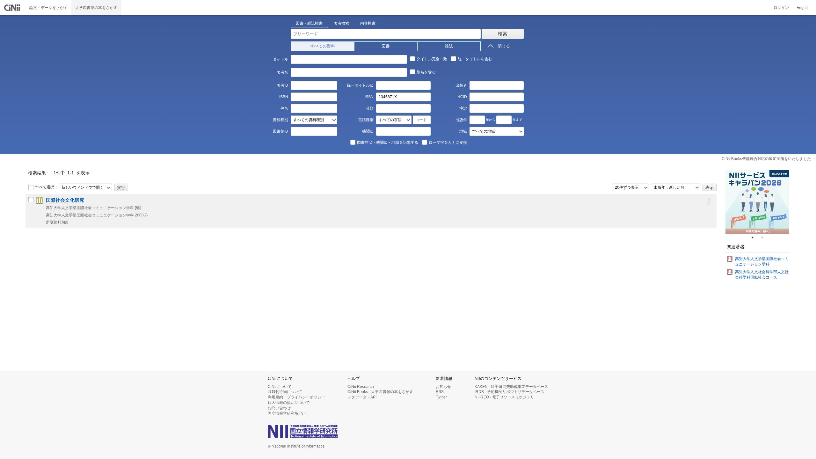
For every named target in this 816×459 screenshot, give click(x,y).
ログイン (781, 7)
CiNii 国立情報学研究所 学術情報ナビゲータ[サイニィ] (13, 7)
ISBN (283, 97)
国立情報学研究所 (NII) (287, 413)
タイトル (280, 59)
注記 (463, 108)
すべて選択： (46, 187)
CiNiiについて (280, 386)
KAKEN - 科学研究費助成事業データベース (511, 386)
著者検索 (341, 23)
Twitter (441, 397)
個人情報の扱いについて (289, 402)
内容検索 (367, 23)
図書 (386, 46)
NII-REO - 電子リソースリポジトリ (504, 397)
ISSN (369, 97)
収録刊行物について (285, 392)
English (803, 7)
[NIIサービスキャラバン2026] (757, 202)
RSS (440, 392)
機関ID (368, 131)
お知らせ (443, 386)
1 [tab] (755, 237)
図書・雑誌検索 (309, 23)
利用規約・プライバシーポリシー (296, 397)
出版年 (461, 120)
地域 (463, 131)
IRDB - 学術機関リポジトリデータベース (509, 392)
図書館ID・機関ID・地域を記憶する (387, 142)
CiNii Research (360, 386)
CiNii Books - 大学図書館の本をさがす (380, 392)
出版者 (461, 85)
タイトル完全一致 (432, 59)
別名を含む (426, 72)
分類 (370, 108)
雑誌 (449, 46)
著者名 (282, 72)
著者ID (282, 85)
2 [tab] (764, 237)
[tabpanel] (757, 202)
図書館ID (280, 131)
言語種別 (366, 120)
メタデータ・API (361, 397)
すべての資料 (322, 46)
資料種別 (280, 120)
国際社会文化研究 (65, 200)
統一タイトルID (360, 85)
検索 (502, 33)
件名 (284, 108)
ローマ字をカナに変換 (448, 142)
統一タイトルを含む (475, 59)
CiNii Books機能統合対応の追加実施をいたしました (766, 159)
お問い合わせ (279, 408)
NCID (462, 97)
